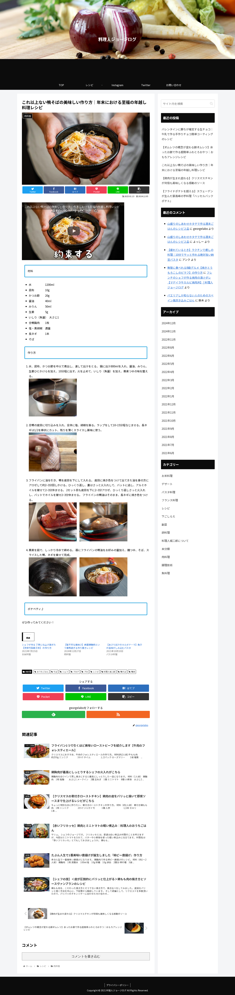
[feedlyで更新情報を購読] (53, 714)
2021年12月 (169, 404)
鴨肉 (133, 671)
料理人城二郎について (175, 541)
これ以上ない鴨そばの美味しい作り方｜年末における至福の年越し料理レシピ (187, 167)
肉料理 (28, 671)
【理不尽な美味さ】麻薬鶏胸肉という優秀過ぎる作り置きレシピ (82, 646)
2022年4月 (168, 372)
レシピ (96, 671)
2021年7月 (168, 445)
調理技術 (167, 565)
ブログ (76, 671)
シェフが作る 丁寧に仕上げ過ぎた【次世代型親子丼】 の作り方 (39, 646)
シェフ (65, 671)
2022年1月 (168, 396)
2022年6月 (168, 356)
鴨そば (123, 671)
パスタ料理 (168, 492)
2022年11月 (169, 339)
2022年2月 (168, 388)
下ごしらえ (168, 516)
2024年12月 (169, 323)
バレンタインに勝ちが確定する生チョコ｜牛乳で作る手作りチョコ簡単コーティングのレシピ (187, 134)
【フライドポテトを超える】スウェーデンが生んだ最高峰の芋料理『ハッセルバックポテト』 (187, 196)
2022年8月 (168, 347)
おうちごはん (42, 671)
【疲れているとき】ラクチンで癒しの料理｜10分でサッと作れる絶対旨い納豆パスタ (190, 255)
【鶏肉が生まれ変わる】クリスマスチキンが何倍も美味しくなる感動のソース (187, 180)
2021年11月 (169, 412)
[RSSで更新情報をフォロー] (118, 714)
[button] (211, 103)
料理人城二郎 (109, 671)
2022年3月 (168, 380)
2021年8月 (168, 437)
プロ (86, 671)
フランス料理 (170, 500)
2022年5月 (168, 364)
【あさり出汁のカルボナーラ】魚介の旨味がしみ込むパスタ (124, 646)
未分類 (166, 549)
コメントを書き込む (85, 956)
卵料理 (166, 532)
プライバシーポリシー (117, 985)
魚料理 (166, 573)
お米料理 (167, 476)
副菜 (164, 524)
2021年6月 (168, 453)
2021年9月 (168, 429)
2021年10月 (169, 421)
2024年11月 (169, 331)
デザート (167, 484)
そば (55, 671)
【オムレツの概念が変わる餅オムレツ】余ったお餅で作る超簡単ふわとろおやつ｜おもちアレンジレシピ (187, 152)
